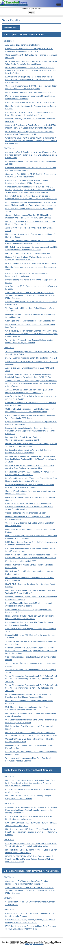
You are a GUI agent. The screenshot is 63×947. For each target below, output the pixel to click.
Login (31, 13)
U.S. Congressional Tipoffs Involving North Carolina (31, 871)
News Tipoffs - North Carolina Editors (24, 34)
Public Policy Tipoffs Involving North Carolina (28, 770)
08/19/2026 (9, 803)
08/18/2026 (9, 840)
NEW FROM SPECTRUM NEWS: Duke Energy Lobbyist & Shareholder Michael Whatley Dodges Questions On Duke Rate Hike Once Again (29, 859)
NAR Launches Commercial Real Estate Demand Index (28, 253)
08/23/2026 (9, 41)
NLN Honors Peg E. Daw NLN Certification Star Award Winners (31, 263)
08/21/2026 (9, 348)
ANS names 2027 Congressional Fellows (22, 45)
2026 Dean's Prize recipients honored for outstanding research (31, 358)
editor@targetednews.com (34, 944)
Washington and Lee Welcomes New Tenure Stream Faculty (30, 321)
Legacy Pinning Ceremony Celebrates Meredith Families (28, 92)
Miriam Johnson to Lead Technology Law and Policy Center (30, 102)
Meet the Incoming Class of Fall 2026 (20, 561)
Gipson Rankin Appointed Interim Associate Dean (25, 513)
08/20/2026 (9, 776)
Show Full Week (11, 27)
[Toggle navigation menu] (58, 4)
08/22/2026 (9, 148)
